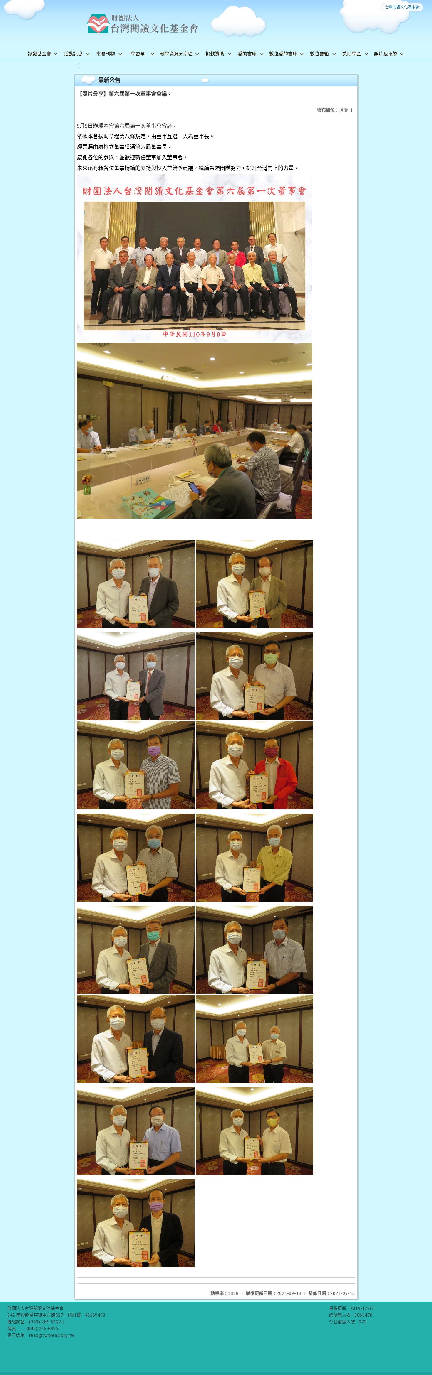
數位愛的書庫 (283, 54)
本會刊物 (105, 54)
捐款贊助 (214, 54)
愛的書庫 (247, 54)
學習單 (138, 54)
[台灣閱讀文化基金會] (142, 23)
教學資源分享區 (176, 54)
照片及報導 (385, 54)
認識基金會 (39, 54)
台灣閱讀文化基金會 (402, 7)
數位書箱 (319, 54)
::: (78, 65)
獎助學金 (351, 54)
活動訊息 (73, 54)
